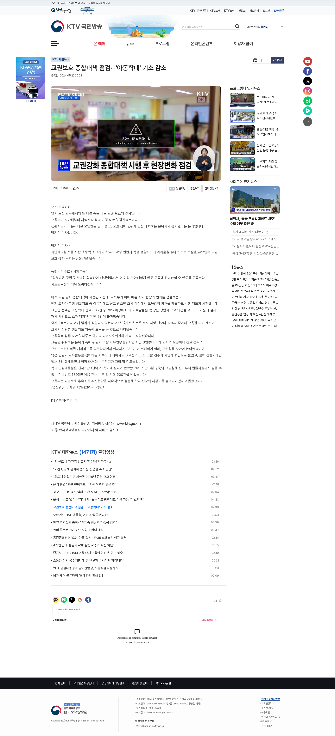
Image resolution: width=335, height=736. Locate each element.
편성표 (241, 10)
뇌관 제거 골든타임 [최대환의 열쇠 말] (78, 576)
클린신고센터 (267, 708)
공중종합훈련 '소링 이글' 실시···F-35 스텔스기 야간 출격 (90, 538)
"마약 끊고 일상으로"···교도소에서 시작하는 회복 (255, 239)
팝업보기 (194, 188)
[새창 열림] (255, 60)
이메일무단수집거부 (271, 716)
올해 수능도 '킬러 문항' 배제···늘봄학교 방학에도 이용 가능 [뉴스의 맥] (98, 500)
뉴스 (130, 43)
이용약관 (265, 712)
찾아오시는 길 (163, 683)
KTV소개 (215, 10)
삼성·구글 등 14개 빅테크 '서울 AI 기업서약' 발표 (84, 492)
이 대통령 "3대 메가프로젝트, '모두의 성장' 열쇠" (256, 326)
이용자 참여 (243, 43)
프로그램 (162, 43)
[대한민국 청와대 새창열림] (87, 9)
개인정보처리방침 (270, 699)
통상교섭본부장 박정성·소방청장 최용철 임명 (255, 253)
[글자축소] (268, 60)
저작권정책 (266, 703)
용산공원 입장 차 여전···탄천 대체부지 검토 (256, 314)
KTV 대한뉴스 (60, 59)
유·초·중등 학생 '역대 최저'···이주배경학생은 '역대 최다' (256, 285)
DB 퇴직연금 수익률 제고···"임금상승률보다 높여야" (256, 279)
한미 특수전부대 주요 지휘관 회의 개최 (78, 530)
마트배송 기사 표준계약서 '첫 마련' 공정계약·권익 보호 (256, 297)
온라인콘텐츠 (201, 43)
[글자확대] (261, 60)
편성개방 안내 (140, 683)
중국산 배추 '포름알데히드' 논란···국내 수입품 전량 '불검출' (256, 303)
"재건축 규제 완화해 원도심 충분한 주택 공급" (82, 469)
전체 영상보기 (212, 188)
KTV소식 (229, 10)
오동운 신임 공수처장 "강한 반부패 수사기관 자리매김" (88, 561)
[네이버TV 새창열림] (307, 110)
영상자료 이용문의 (144, 720)
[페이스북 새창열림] (307, 71)
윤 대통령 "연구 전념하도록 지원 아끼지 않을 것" (84, 484)
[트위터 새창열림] (307, 81)
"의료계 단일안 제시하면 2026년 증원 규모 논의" (85, 477)
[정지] (35, 101)
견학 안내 (60, 683)
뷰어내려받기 (267, 725)
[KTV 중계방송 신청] (30, 78)
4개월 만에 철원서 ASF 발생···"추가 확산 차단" (83, 545)
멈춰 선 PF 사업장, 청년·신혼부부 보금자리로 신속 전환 (256, 308)
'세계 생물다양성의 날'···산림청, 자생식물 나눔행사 (86, 568)
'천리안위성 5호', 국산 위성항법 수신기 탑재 (256, 274)
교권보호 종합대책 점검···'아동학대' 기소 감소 (83, 507)
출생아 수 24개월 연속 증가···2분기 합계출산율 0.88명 (256, 291)
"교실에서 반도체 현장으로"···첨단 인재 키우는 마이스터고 (255, 246)
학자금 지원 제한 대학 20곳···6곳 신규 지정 (255, 232)
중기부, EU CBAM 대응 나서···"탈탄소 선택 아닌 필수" (88, 553)
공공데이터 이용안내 (113, 683)
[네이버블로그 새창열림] (307, 100)
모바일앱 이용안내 (83, 683)
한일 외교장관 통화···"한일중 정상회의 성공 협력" (85, 522)
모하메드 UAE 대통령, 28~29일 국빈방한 (80, 515)
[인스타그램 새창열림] (307, 91)
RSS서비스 (266, 721)
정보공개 (254, 10)
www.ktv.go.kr (128, 424)
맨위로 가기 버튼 (307, 121)
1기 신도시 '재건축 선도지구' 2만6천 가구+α (82, 462)
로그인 (266, 10)
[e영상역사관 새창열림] (61, 10)
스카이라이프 (257, 26)
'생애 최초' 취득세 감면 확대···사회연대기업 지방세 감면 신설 (256, 320)
